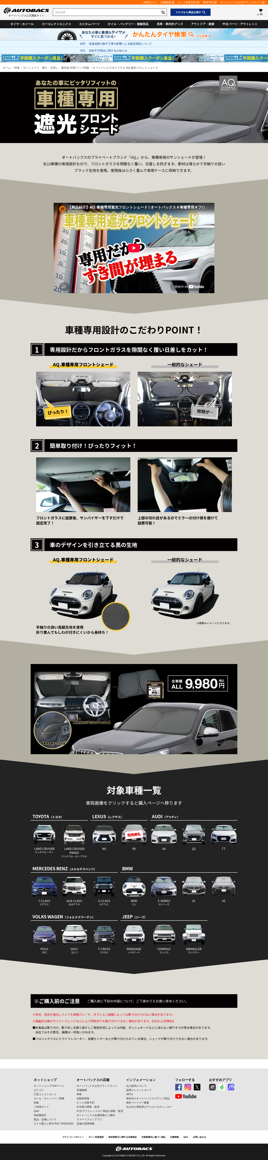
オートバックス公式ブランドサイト (240, 2)
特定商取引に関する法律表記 (122, 1137)
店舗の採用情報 (85, 1123)
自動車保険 (83, 1098)
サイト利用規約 (96, 1137)
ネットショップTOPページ (49, 1085)
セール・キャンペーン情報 (49, 1098)
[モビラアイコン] (231, 1087)
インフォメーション (141, 1080)
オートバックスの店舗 (93, 1080)
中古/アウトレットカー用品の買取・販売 (100, 1111)
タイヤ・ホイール (22, 24)
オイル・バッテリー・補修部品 (128, 24)
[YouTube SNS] (185, 1096)
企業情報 (174, 1137)
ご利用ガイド (149, 2)
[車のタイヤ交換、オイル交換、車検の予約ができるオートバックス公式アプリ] (212, 1087)
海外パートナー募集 (137, 1102)
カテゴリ (39, 1090)
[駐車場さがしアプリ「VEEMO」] (221, 1087)
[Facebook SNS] (178, 1087)
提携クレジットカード (139, 1090)
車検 (79, 1094)
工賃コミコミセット (45, 1094)
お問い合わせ (199, 1137)
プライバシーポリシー (73, 1137)
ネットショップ (45, 1080)
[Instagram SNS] (188, 1087)
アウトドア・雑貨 (202, 24)
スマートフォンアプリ (89, 1119)
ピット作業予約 (187, 2)
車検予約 (208, 2)
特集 (17, 67)
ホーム (7, 67)
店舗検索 (166, 2)
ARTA (129, 1094)
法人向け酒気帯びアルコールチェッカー (149, 1106)
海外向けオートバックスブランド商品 (148, 1098)
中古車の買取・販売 (88, 1106)
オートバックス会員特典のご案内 (96, 1115)
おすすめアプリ (220, 1080)
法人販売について (136, 1085)
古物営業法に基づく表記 (153, 1137)
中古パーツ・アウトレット (240, 24)
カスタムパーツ (89, 24)
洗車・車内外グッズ (170, 24)
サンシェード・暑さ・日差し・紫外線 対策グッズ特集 (56, 67)
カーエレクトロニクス (56, 24)
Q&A (36, 1111)
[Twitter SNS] (197, 1087)
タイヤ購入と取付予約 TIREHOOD (53, 1123)
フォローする (185, 1080)
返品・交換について (45, 1119)
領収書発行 (40, 1115)
